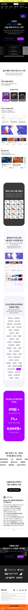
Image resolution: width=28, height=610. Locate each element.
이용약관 (2, 603)
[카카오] (26, 590)
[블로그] (23, 590)
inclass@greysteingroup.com (6, 597)
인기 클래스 (16, 4)
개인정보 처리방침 (7, 603)
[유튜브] (20, 590)
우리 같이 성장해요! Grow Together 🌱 (13, 1)
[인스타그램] (17, 590)
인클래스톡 (7, 600)
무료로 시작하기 (22, 4)
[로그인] (26, 4)
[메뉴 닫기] (26, 1)
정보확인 (16, 596)
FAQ (26, 7)
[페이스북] (14, 590)
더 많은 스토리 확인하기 (14, 490)
